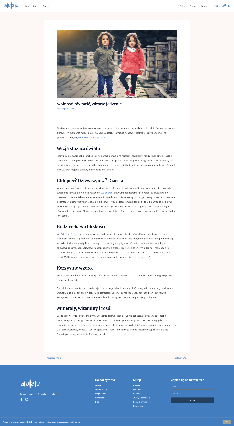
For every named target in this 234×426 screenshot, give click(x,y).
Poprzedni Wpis (52, 358)
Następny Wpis (182, 358)
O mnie (193, 6)
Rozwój (61, 108)
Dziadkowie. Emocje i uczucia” (93, 137)
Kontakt (204, 6)
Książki (26, 6)
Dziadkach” (66, 234)
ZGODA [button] (226, 422)
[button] (219, 422)
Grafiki (36, 6)
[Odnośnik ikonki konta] (229, 6)
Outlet (46, 6)
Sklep (182, 6)
